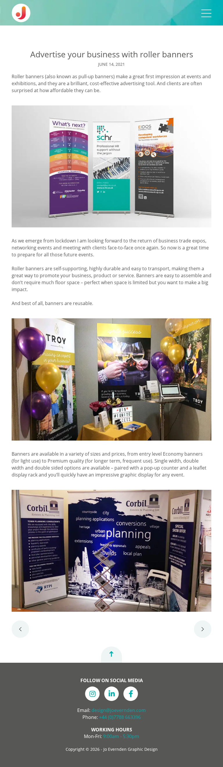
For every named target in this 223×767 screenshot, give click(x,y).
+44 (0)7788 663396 (120, 717)
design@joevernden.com (118, 710)
